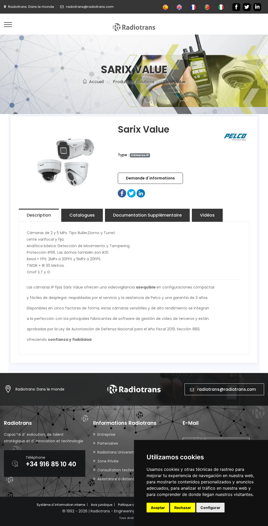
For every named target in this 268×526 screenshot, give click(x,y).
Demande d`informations (150, 178)
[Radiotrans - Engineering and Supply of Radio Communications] (134, 26)
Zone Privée (108, 461)
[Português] (207, 6)
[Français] (193, 6)
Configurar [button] (210, 507)
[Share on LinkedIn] (141, 193)
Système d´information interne (61, 504)
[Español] (165, 6)
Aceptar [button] (158, 507)
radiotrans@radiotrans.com (226, 389)
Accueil (95, 82)
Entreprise (106, 434)
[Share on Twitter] (131, 193)
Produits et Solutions (133, 82)
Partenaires (107, 443)
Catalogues (82, 215)
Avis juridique (101, 504)
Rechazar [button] (182, 507)
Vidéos (207, 215)
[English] (179, 6)
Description (39, 215)
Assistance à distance (117, 479)
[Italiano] (221, 6)
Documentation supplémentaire (147, 215)
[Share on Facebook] (122, 193)
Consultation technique (119, 470)
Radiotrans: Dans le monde (39, 389)
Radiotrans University (116, 452)
